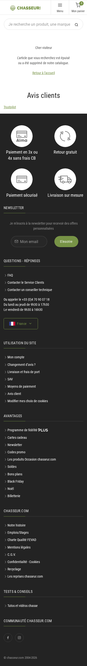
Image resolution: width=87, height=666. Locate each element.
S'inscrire (66, 241)
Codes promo (16, 452)
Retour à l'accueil (43, 73)
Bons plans (14, 474)
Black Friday (15, 481)
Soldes (11, 467)
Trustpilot (10, 107)
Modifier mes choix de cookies (27, 401)
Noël (10, 489)
